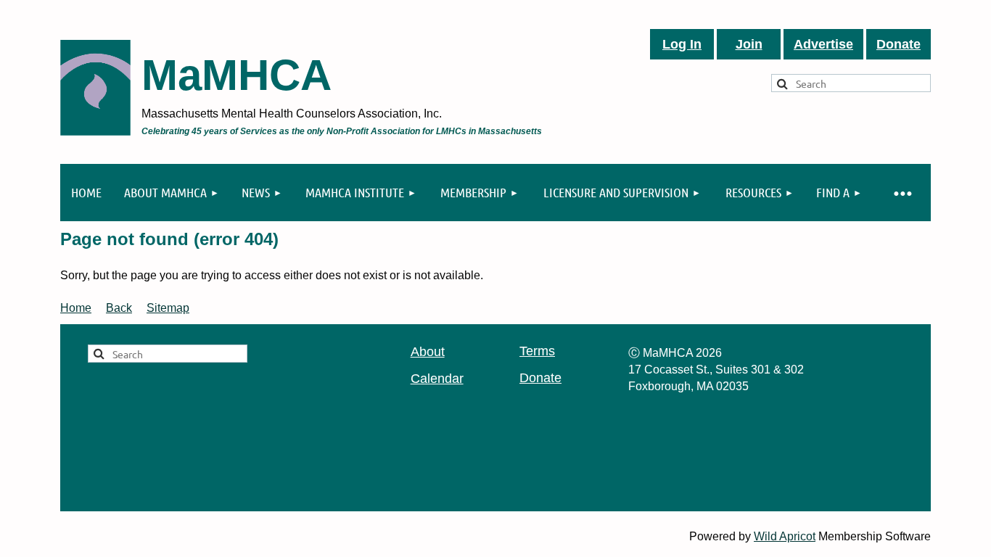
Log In (682, 44)
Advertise (823, 44)
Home (75, 308)
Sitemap (168, 308)
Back (119, 308)
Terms (537, 351)
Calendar (437, 378)
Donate (898, 44)
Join (749, 44)
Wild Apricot (784, 536)
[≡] (902, 192)
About (428, 351)
